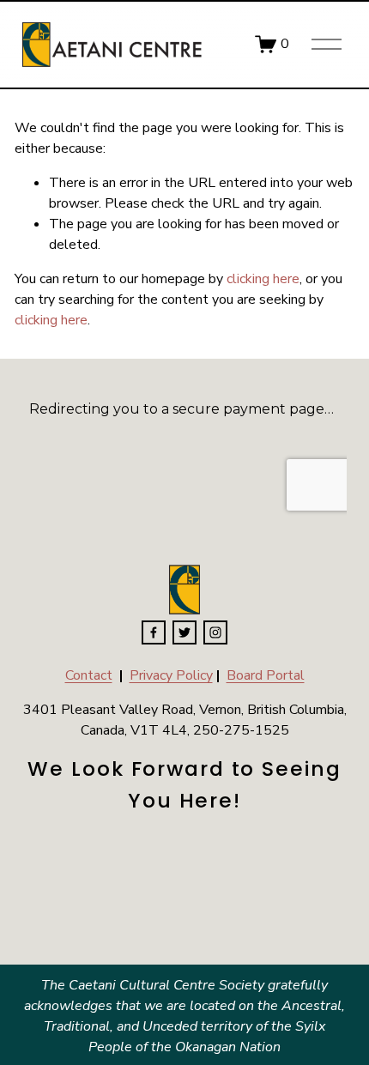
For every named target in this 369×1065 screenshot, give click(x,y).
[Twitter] (184, 632)
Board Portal (266, 675)
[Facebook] (154, 632)
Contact (88, 675)
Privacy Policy (171, 675)
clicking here (263, 278)
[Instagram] (215, 632)
